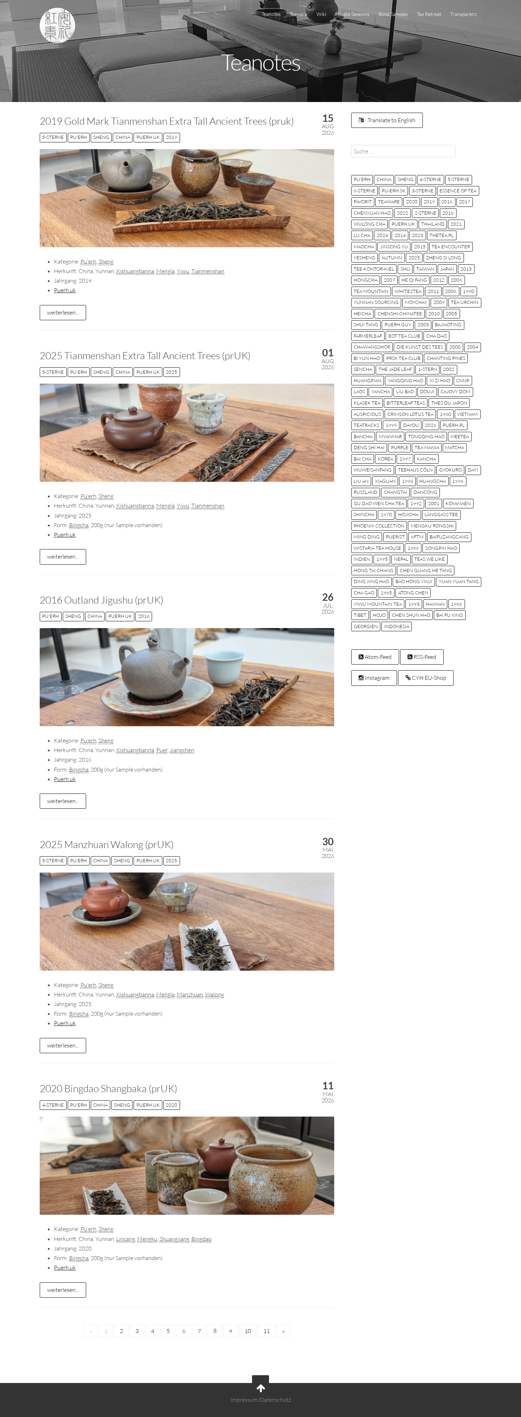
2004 (472, 347)
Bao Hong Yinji (414, 581)
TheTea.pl (442, 235)
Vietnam (467, 414)
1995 (382, 559)
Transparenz (463, 14)
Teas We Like (429, 559)
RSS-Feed (424, 656)
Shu (405, 269)
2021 (456, 224)
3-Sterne (422, 190)
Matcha (454, 447)
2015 (420, 246)
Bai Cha (362, 459)
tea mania (427, 447)
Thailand (432, 224)
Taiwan (425, 269)
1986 (413, 548)
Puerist (395, 537)
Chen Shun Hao (411, 615)
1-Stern (427, 369)
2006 (456, 280)
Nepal (401, 559)
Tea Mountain (371, 291)
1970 (386, 514)
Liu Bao (405, 391)
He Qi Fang (414, 280)
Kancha (426, 459)
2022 (402, 213)
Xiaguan (385, 481)
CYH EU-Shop (428, 677)
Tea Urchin (464, 302)
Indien (362, 559)
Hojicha (408, 514)
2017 (464, 201)
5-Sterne (53, 137)
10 (248, 1330)
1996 (458, 481)
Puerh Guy (398, 324)
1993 (414, 604)
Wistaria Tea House (377, 548)
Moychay (416, 302)
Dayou (411, 425)
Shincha (364, 514)
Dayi (473, 470)
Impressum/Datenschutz (260, 1400)
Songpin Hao (441, 548)
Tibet (360, 615)
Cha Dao (436, 336)
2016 (144, 616)
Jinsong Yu (394, 246)
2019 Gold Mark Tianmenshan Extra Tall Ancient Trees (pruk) (167, 121)
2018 (448, 213)
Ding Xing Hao (371, 581)
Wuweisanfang (373, 470)
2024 (382, 235)
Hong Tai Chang (373, 570)
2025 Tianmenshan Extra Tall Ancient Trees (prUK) (145, 355)
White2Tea (408, 291)
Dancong (425, 492)
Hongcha (365, 280)
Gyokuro (450, 470)
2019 (171, 137)
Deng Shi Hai (369, 447)
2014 (400, 235)
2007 (389, 280)
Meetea (459, 436)
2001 (433, 503)
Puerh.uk (148, 137)
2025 (171, 372)
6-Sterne (364, 190)
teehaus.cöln (415, 470)
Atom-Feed (378, 656)
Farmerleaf (368, 336)
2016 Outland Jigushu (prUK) (101, 600)
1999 (391, 425)
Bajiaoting (448, 324)
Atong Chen (413, 592)
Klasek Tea (367, 403)
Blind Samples (393, 14)
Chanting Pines (446, 358)
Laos (359, 391)
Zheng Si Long (443, 257)
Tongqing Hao (426, 436)
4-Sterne (53, 1105)
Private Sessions (352, 14)
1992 (416, 503)
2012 (438, 280)
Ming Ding (367, 537)
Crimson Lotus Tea (410, 414)
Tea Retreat (429, 14)
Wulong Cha (369, 224)
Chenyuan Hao (372, 213)
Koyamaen (458, 503)
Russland (365, 492)
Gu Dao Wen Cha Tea (379, 503)
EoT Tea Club (404, 336)
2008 (450, 291)
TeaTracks (366, 425)
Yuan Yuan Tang (459, 581)
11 (266, 1330)
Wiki (321, 14)
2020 (171, 1105)
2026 (430, 425)
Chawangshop (372, 347)
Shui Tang (366, 324)
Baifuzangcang (449, 537)
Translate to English (390, 120)
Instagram (377, 677)
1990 (468, 291)
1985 (386, 592)
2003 (423, 324)
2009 (439, 302)
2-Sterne (425, 213)
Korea (385, 459)
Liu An (361, 481)
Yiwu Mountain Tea (378, 604)
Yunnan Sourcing (376, 302)
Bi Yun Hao (367, 358)
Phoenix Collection (379, 526)
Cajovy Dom (455, 391)
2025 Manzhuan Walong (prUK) (107, 844)
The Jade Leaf (395, 369)
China (123, 137)
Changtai (395, 492)
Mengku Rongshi (432, 526)
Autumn (392, 257)
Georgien (366, 626)
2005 (451, 313)
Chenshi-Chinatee (399, 313)
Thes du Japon (449, 403)
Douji (427, 391)
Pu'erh (78, 137)
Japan (447, 269)
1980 (445, 414)
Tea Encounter (451, 246)
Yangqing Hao (405, 380)
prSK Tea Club (403, 358)
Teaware (298, 14)
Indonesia (396, 626)
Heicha (362, 313)
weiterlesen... (63, 312)
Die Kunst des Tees (420, 347)
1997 (405, 459)
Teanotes (271, 14)
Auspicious (367, 414)
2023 (417, 235)
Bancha (363, 436)
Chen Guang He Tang (426, 570)
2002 (448, 369)
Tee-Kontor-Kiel (374, 269)
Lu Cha (362, 235)
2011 (433, 291)
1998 (407, 481)
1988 (456, 604)
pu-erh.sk (393, 190)
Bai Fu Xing (449, 615)
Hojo (379, 615)
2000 (455, 347)
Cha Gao (364, 592)
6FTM (417, 537)
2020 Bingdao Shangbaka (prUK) (108, 1088)
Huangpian (367, 380)
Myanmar (390, 436)
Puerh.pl (454, 425)
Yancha (380, 391)
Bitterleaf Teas (406, 403)
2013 (466, 269)
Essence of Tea (457, 190)
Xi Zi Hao (440, 380)
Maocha (364, 246)
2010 (434, 313)
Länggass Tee (441, 514)
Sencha (363, 369)
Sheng (101, 137)
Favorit (363, 201)
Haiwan (435, 604)
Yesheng (364, 257)
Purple (399, 447)
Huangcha (432, 481)
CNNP (462, 380)
